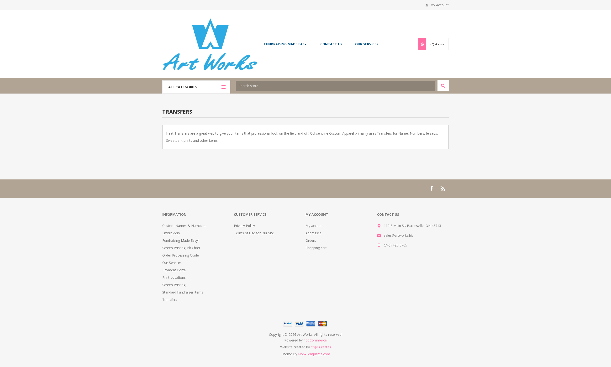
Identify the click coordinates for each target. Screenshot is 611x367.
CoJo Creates (321, 347)
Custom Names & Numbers (183, 225)
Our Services (172, 262)
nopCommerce (315, 340)
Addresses (313, 233)
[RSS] (443, 188)
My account (315, 225)
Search (443, 85)
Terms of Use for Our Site (254, 233)
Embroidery (171, 233)
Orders (311, 240)
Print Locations (174, 277)
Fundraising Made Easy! (180, 240)
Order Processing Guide (180, 255)
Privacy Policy (244, 225)
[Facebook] (431, 188)
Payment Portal (174, 270)
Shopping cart (316, 248)
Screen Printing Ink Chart (181, 248)
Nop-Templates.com (314, 354)
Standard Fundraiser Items (182, 292)
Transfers (169, 299)
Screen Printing (173, 285)
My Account (439, 5)
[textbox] (335, 86)
